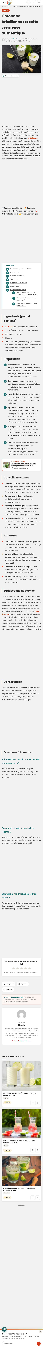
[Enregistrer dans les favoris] (32, 1103)
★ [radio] (13, 969)
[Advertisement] (21, 101)
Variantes (13, 279)
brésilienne (33, 138)
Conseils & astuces (17, 276)
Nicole (15, 39)
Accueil (4, 6)
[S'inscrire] (39, 1344)
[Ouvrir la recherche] (34, 2)
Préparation (14, 272)
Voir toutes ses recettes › (21, 1041)
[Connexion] (4, 2)
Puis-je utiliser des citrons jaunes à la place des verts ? (27, 293)
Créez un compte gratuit (13, 997)
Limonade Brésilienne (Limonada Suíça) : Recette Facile (20, 1094)
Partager (9, 989)
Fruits (9, 6)
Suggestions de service (18, 283)
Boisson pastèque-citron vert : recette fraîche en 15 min (19, 1142)
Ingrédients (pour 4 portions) (21, 269)
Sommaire (10, 265)
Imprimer (24, 984)
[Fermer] (40, 1331)
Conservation (15, 286)
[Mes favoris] (28, 2)
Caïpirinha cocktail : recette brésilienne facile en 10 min (19, 1189)
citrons (9, 327)
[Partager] (37, 1103)
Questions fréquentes (18, 290)
